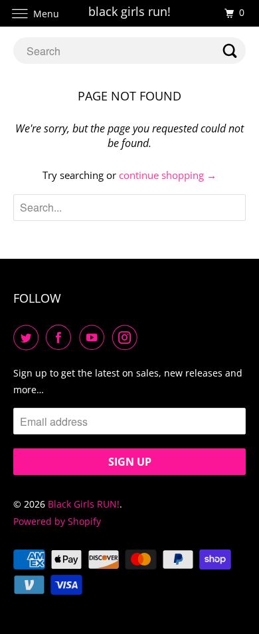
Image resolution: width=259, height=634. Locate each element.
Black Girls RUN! (84, 504)
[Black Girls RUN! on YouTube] (94, 337)
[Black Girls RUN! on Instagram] (127, 337)
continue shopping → (167, 175)
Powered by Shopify (57, 521)
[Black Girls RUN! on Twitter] (28, 337)
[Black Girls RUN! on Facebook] (61, 337)
